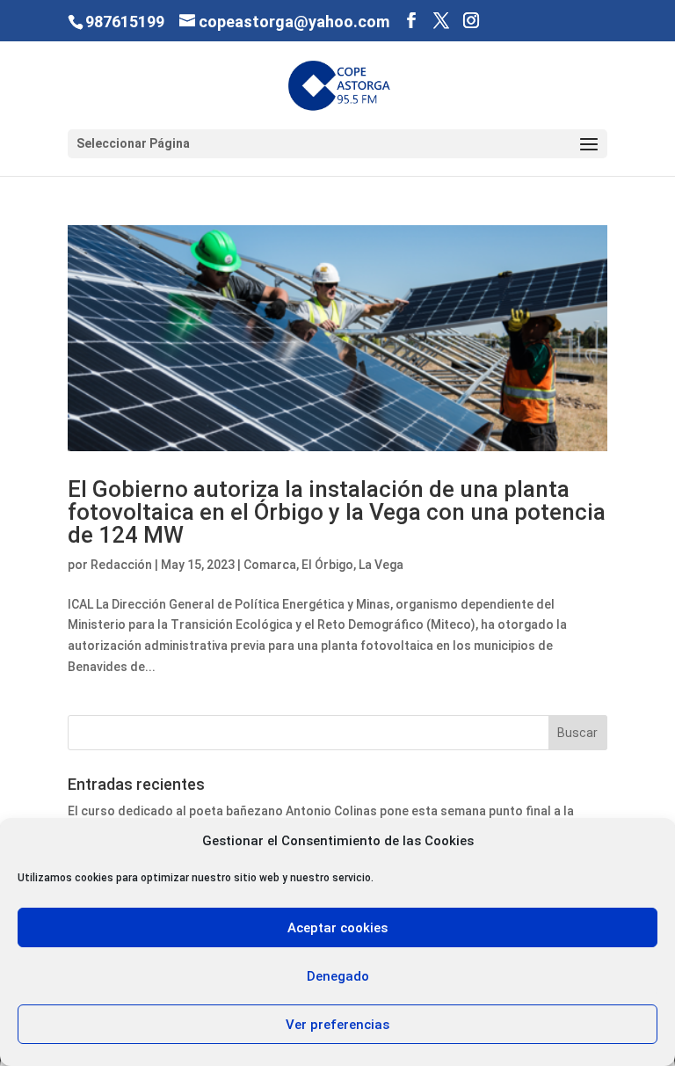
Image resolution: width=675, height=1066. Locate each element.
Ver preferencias (337, 1025)
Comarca (269, 565)
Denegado (338, 976)
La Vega (381, 565)
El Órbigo (327, 565)
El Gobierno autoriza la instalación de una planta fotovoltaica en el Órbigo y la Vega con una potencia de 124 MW (337, 512)
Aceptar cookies (337, 928)
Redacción (121, 565)
